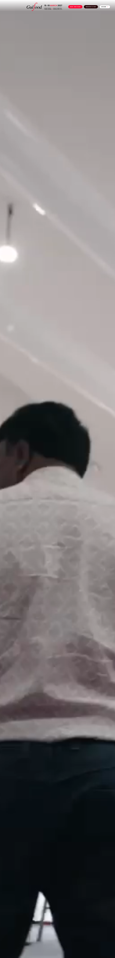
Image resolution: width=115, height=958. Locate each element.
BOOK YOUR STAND (75, 6)
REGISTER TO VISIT (91, 6)
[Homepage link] (44, 6)
